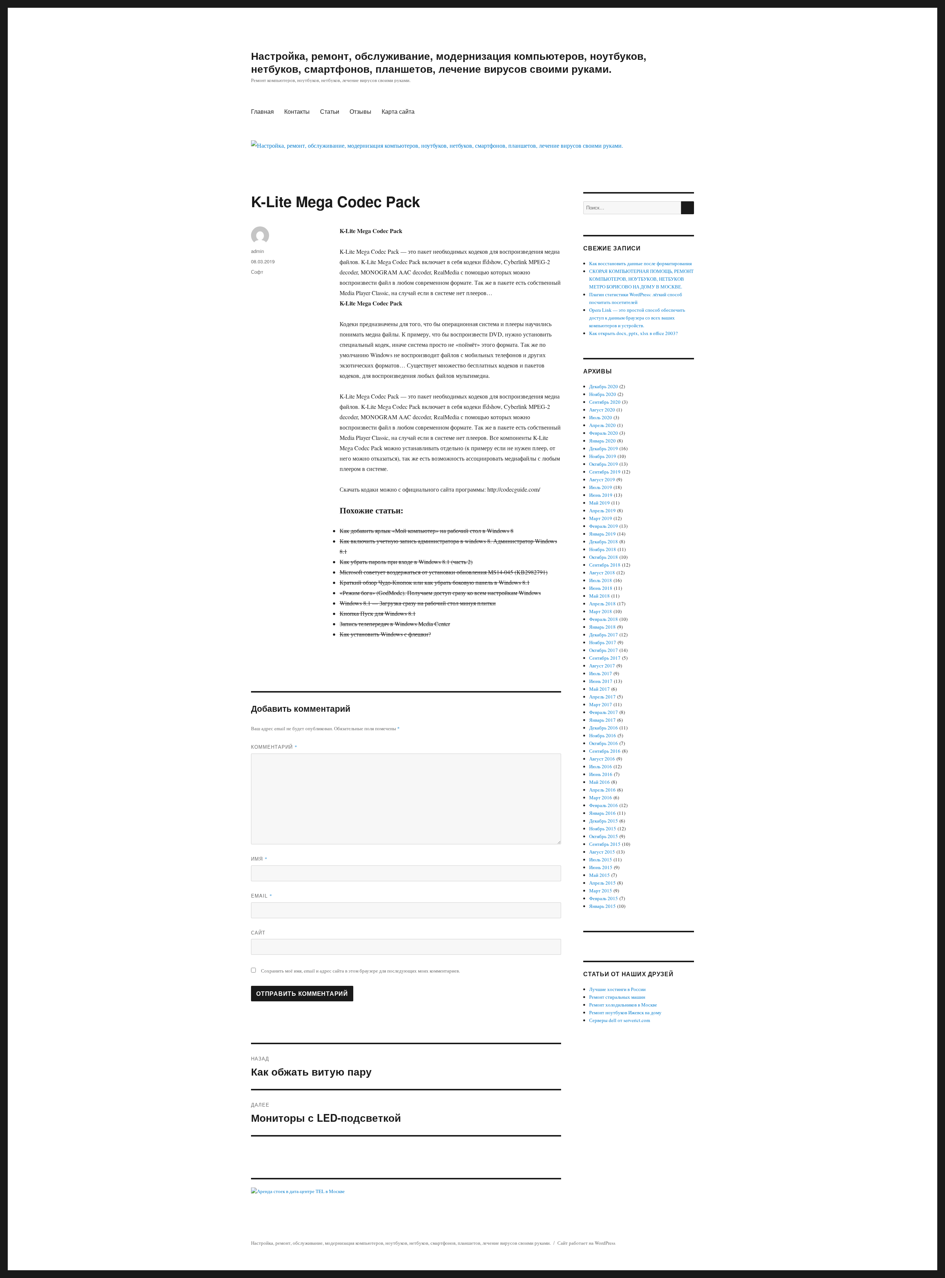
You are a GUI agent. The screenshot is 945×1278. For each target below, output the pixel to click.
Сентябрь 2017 (605, 658)
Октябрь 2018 (603, 557)
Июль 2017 (600, 673)
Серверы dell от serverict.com (619, 1020)
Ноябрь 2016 (602, 735)
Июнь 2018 (600, 588)
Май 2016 (599, 782)
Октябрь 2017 (603, 650)
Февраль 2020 (603, 433)
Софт (257, 271)
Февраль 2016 (603, 805)
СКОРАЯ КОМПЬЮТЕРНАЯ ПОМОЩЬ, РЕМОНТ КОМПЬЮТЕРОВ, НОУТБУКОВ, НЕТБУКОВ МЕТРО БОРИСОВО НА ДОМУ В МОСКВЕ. (641, 279)
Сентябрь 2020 (605, 402)
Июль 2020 (600, 417)
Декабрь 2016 (603, 727)
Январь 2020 (602, 440)
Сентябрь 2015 (605, 844)
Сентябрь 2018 (605, 564)
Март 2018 (600, 611)
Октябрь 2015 (603, 836)
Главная (262, 111)
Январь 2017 (602, 720)
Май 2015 (599, 875)
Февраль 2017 (603, 712)
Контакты (297, 111)
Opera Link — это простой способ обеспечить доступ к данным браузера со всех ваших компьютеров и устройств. (637, 318)
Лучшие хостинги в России (617, 989)
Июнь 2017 (600, 681)
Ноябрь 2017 (602, 642)
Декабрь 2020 (603, 386)
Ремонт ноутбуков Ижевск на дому (625, 1012)
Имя (259, 858)
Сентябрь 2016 (605, 751)
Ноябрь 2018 (602, 549)
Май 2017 (599, 689)
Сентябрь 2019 (605, 471)
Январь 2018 (602, 626)
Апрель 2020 (602, 425)
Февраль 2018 (603, 619)
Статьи (329, 111)
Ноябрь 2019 (602, 456)
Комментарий (274, 746)
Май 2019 (599, 502)
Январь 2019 (602, 533)
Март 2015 (600, 890)
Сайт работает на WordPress (586, 1243)
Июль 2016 (600, 766)
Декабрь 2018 (603, 541)
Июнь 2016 (600, 774)
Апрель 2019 (602, 510)
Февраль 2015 (603, 898)
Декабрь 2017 (603, 634)
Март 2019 (600, 518)
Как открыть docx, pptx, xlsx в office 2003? (633, 333)
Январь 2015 (602, 906)
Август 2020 (602, 409)
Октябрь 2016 (603, 743)
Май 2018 (599, 595)
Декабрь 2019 (603, 448)
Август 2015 (602, 851)
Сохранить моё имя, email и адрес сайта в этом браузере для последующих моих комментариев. (360, 970)
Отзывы (360, 111)
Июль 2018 (600, 580)
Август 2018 (602, 572)
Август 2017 (602, 665)
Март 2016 (600, 797)
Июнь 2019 (600, 495)
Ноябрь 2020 (602, 394)
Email (261, 895)
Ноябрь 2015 (602, 828)
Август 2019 (602, 479)
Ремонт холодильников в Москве (623, 1004)
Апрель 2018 (602, 603)
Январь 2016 (602, 813)
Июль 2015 (600, 859)
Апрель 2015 (602, 882)
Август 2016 (602, 758)
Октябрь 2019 (603, 464)
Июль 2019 (600, 487)
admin (257, 250)
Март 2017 (600, 704)
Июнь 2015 (600, 867)
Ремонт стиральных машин (617, 997)
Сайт (258, 932)
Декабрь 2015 (603, 820)
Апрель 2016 (602, 789)
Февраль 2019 (603, 526)
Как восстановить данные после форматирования (640, 263)
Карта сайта (398, 111)
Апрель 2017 (602, 696)
